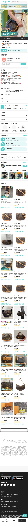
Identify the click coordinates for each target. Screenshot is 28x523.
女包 (6, 94)
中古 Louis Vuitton (22, 451)
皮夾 (17, 494)
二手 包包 (19, 455)
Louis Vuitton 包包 (12, 448)
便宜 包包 (23, 455)
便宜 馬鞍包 (20, 454)
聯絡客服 (7, 501)
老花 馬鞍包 (20, 446)
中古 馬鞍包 (10, 455)
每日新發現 (3, 494)
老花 (11, 445)
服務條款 (11, 501)
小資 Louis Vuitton (7, 451)
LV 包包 (24, 449)
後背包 (19, 157)
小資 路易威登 (22, 452)
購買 (22, 520)
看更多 (14, 430)
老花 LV (11, 446)
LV (8, 445)
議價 (14, 520)
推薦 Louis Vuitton (4, 452)
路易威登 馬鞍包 (5, 449)
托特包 (13, 157)
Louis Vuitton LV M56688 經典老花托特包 (8, 441)
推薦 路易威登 (14, 453)
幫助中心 (2, 501)
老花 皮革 (15, 446)
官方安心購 (8, 494)
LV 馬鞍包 (20, 449)
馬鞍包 (16, 445)
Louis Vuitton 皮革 (21, 447)
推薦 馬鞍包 (15, 455)
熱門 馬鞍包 (4, 455)
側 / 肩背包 (13, 494)
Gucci (5, 496)
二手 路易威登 (10, 452)
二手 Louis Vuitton (18, 450)
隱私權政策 (16, 501)
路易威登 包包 (11, 449)
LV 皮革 (16, 449)
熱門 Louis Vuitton (15, 451)
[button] (4, 170)
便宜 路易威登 (16, 452)
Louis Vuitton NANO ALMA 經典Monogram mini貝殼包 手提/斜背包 (13, 440)
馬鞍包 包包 (12, 450)
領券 (23, 64)
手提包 (8, 157)
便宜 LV (22, 453)
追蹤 (25, 165)
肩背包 (9, 94)
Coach (2, 496)
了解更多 (25, 135)
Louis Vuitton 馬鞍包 (4, 448)
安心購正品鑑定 (4, 506)
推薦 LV (11, 454)
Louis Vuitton (8, 98)
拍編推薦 (9, 506)
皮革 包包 (7, 450)
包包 (19, 445)
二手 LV (19, 453)
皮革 (13, 445)
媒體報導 (14, 506)
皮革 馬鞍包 (3, 450)
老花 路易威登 (6, 446)
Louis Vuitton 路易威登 (6, 447)
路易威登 (5, 445)
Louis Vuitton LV (15, 447)
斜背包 (24, 157)
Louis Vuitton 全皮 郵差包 (21, 441)
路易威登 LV (19, 448)
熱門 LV (4, 454)
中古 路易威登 (8, 453)
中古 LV (7, 454)
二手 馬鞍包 (15, 454)
